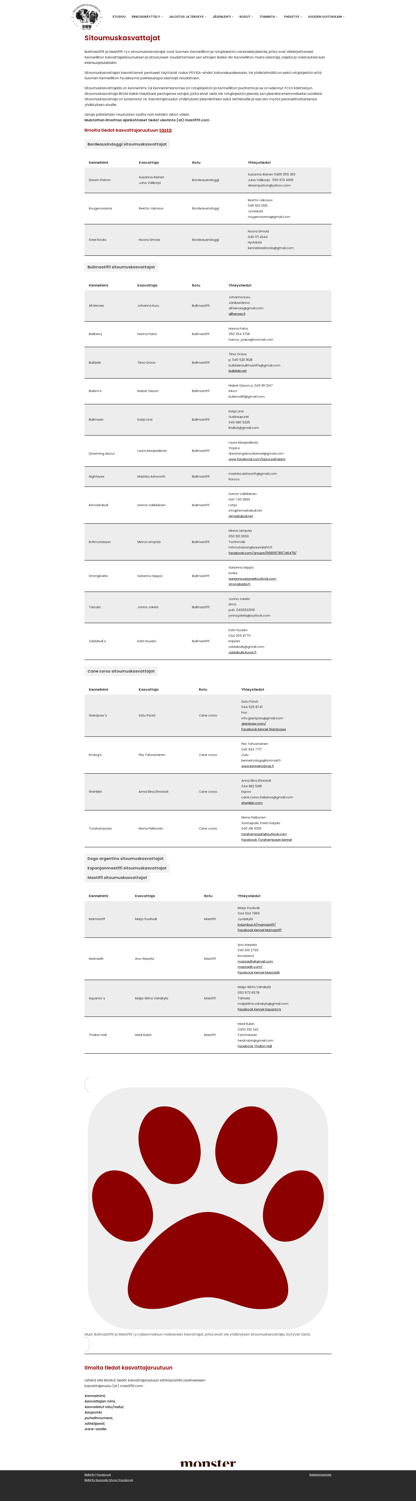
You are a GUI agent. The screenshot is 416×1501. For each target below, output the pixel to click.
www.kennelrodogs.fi (257, 766)
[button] (162, 17)
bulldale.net (238, 371)
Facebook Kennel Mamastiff (260, 930)
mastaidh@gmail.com (255, 961)
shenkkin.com (252, 803)
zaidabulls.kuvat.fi (242, 652)
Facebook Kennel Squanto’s (259, 1009)
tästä (165, 130)
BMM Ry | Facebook (97, 1475)
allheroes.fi (237, 314)
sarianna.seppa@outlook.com (252, 579)
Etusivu (119, 17)
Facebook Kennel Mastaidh (259, 972)
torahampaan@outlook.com (264, 834)
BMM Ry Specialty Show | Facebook (108, 1480)
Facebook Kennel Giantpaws (263, 729)
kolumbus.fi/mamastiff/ (257, 924)
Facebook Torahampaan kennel (266, 840)
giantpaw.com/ (253, 723)
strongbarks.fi (239, 584)
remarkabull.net (241, 516)
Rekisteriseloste (320, 1475)
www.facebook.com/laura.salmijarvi (257, 459)
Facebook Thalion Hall (255, 1046)
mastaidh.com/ (250, 967)
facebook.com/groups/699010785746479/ (263, 553)
